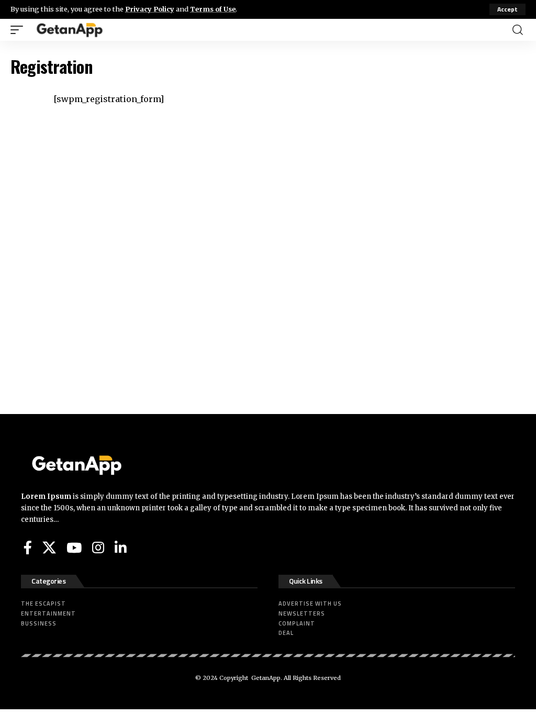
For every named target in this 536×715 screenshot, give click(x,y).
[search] (518, 30)
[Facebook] (28, 547)
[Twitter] (49, 547)
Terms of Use (213, 9)
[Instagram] (98, 547)
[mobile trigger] (19, 30)
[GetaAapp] (69, 30)
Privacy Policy (149, 9)
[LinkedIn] (120, 547)
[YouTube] (74, 547)
